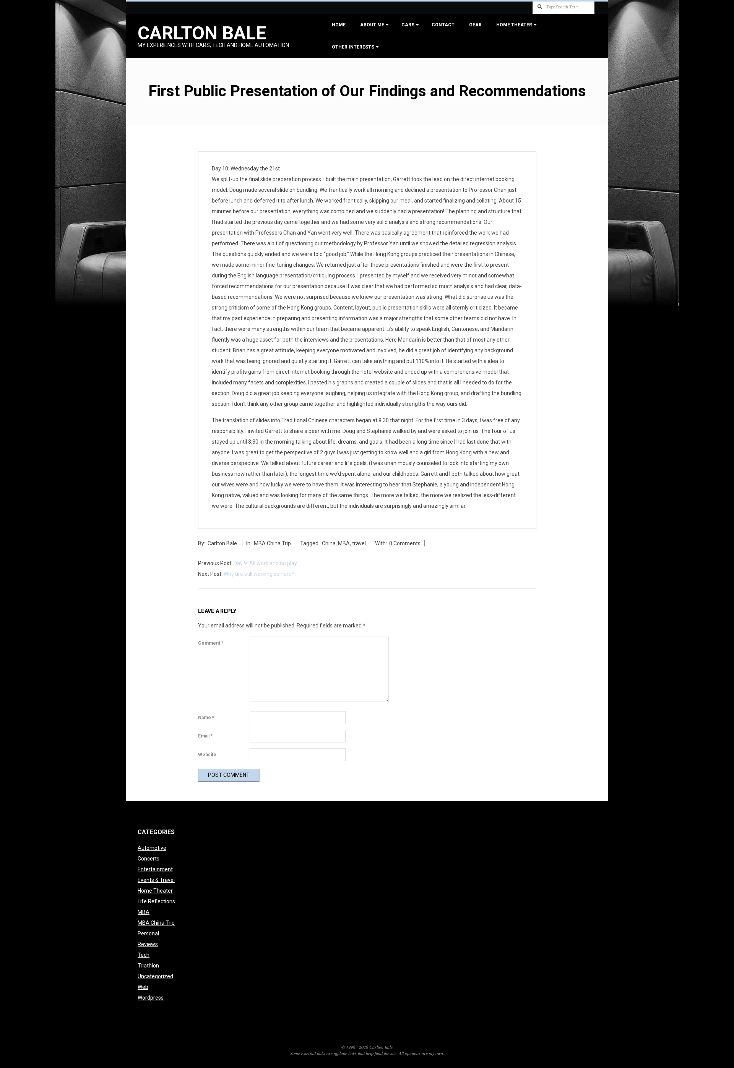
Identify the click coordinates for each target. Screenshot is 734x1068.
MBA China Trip (272, 543)
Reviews (148, 944)
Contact (443, 25)
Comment (210, 643)
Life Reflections (156, 901)
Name (206, 717)
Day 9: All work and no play (265, 563)
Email (205, 736)
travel (359, 543)
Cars (407, 25)
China (329, 543)
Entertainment (155, 869)
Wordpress (151, 998)
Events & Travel (156, 880)
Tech (143, 955)
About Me (372, 25)
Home (339, 25)
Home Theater (514, 25)
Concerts (148, 859)
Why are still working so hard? (259, 574)
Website (207, 754)
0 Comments (405, 543)
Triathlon (148, 966)
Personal (148, 933)
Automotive (152, 848)
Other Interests (353, 47)
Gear (475, 25)
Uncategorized (155, 976)
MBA (344, 543)
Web (143, 987)
